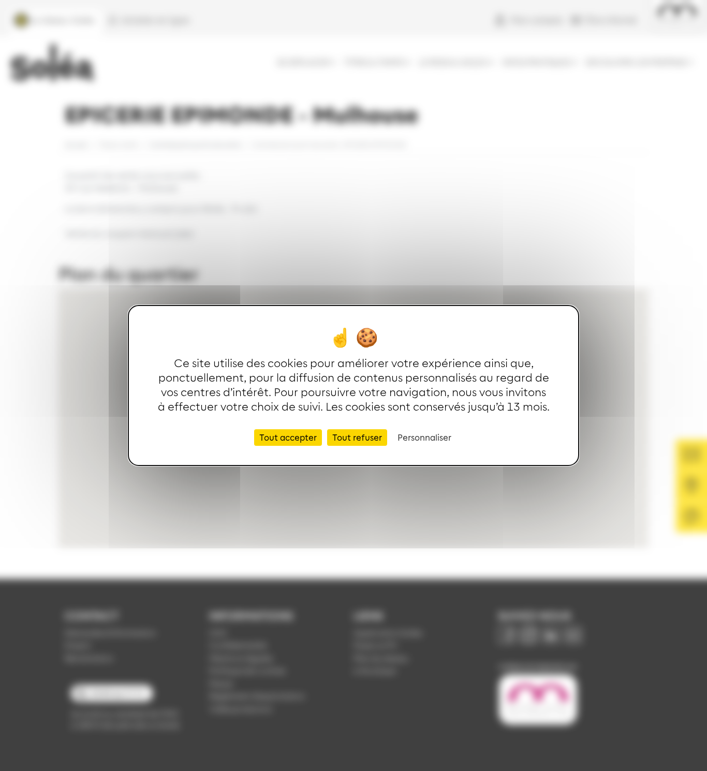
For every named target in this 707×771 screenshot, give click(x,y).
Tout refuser (357, 437)
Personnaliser (424, 437)
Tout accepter (288, 437)
